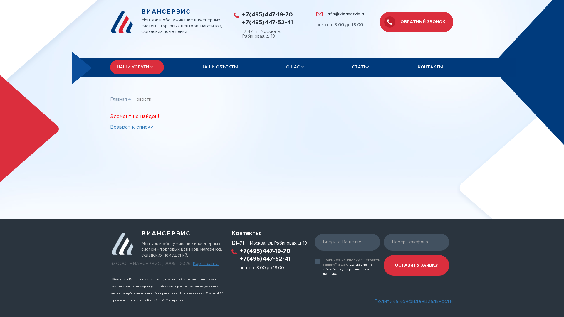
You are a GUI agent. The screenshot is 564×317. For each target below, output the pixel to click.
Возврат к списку (131, 127)
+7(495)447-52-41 (267, 22)
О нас (293, 67)
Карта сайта (206, 264)
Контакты (430, 67)
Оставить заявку (416, 265)
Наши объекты (219, 67)
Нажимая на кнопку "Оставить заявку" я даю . (351, 267)
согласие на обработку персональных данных (348, 269)
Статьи (361, 67)
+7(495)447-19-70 (267, 14)
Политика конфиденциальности (413, 301)
